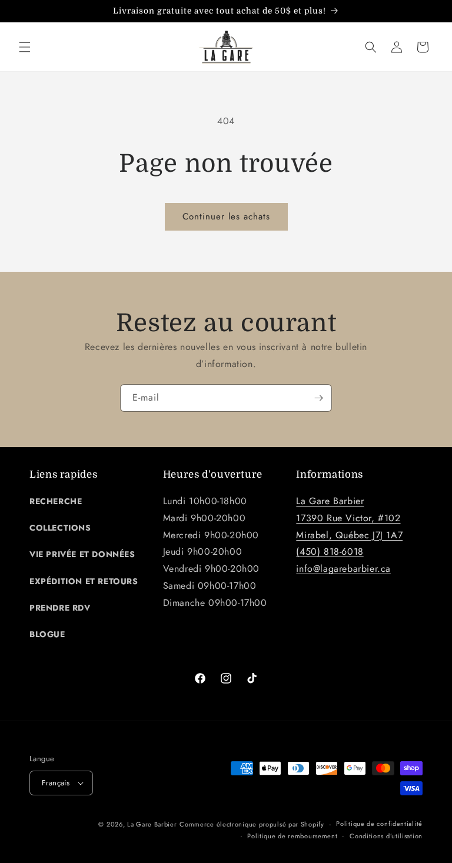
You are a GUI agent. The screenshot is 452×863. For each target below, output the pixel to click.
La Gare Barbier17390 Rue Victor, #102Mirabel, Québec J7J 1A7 (349, 518)
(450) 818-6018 (329, 551)
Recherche (55, 501)
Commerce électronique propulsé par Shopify (252, 824)
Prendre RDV (60, 608)
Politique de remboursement (292, 836)
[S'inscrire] (318, 398)
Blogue (47, 634)
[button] (25, 47)
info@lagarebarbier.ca (343, 568)
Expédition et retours (83, 581)
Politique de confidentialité (379, 823)
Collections (60, 528)
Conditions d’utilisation (386, 836)
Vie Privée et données (82, 554)
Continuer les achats (226, 216)
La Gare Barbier (152, 824)
